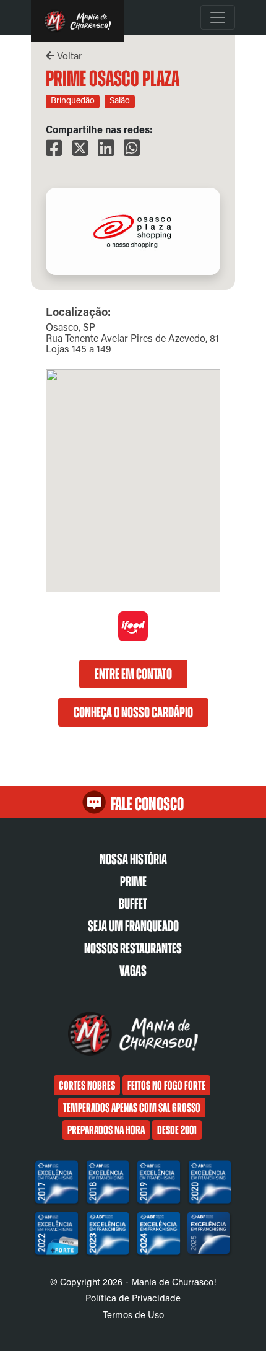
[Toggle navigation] (217, 17)
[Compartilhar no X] (80, 148)
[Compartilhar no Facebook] (54, 148)
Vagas (133, 971)
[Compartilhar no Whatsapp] (132, 148)
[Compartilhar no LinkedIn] (106, 148)
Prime (133, 881)
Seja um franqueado (133, 926)
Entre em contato (133, 674)
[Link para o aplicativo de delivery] (133, 637)
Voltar (68, 55)
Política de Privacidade (133, 1298)
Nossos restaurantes (133, 948)
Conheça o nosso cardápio (133, 712)
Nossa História (133, 859)
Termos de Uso (133, 1314)
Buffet (133, 904)
